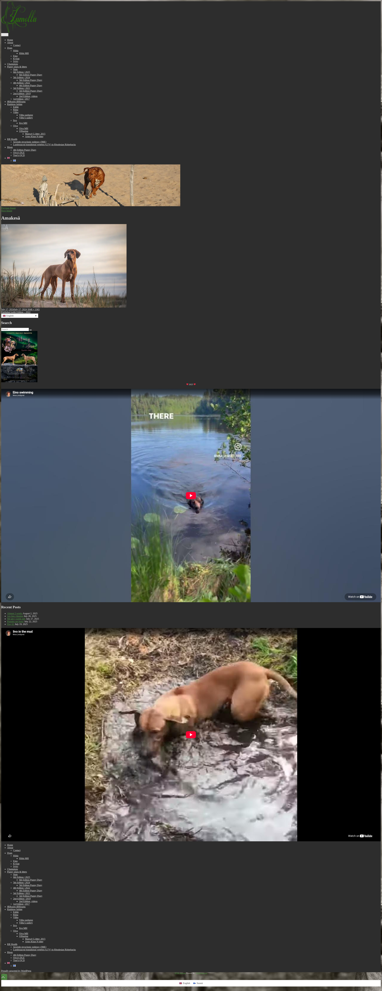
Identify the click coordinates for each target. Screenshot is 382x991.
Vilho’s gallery (26, 117)
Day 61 (10, 624)
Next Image (6, 210)
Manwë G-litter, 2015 (35, 134)
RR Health (12, 139)
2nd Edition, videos (28, 96)
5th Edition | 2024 (21, 77)
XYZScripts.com (201, 973)
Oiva (15, 125)
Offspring (23, 131)
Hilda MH (24, 53)
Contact (16, 45)
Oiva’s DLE (19, 152)
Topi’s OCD (19, 155)
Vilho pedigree (26, 115)
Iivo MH (23, 123)
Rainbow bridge (14, 104)
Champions (12, 64)
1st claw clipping (15, 616)
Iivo (15, 120)
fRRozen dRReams (16, 101)
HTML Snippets (180, 973)
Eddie (16, 107)
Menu (4, 35)
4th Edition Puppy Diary (30, 85)
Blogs (10, 147)
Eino (15, 56)
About (10, 42)
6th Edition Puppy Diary (30, 75)
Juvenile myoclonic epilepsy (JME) (29, 142)
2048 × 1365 (33, 309)
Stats (15, 69)
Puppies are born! (15, 621)
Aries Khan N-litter (34, 136)
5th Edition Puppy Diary (30, 80)
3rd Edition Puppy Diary (30, 91)
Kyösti (16, 58)
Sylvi (15, 61)
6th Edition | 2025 (21, 72)
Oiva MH (23, 128)
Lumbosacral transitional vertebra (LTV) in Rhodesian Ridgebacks (44, 144)
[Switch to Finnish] (14, 160)
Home (10, 40)
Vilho (15, 112)
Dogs (9, 48)
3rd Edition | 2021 (21, 88)
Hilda (15, 50)
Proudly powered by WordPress (16, 971)
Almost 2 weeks (14, 613)
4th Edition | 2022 (21, 83)
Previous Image (8, 208)
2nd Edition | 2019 (22, 93)
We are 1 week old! (16, 619)
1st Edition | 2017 (21, 99)
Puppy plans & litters (17, 66)
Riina (15, 109)
